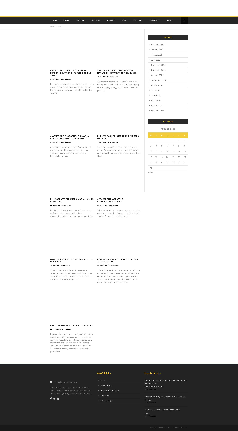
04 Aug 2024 (102, 205)
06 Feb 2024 (102, 265)
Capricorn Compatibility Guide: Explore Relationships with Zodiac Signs (70, 73)
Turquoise (154, 20)
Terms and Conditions (109, 390)
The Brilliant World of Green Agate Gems (162, 410)
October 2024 (157, 75)
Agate (66, 20)
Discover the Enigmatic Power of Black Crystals (165, 397)
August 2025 (156, 55)
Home (55, 20)
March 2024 (156, 106)
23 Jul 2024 (54, 265)
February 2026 (157, 45)
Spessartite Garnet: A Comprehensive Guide (110, 200)
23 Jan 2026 (54, 79)
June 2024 (155, 95)
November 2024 (158, 70)
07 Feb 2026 (151, 389)
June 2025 (155, 60)
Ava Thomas (65, 79)
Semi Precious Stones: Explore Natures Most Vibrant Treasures (116, 72)
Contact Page (106, 400)
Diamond (96, 20)
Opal (124, 20)
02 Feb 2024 (55, 329)
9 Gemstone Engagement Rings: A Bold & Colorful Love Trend (69, 137)
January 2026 (157, 50)
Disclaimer (104, 395)
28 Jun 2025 (101, 77)
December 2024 (158, 65)
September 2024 (158, 80)
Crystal (80, 20)
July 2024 (155, 90)
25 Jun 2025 (54, 142)
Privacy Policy (106, 385)
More (169, 20)
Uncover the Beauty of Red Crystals (72, 325)
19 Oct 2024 (101, 142)
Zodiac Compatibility (153, 387)
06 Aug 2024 (55, 205)
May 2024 (155, 100)
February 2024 (157, 111)
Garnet (111, 20)
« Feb (150, 172)
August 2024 (156, 85)
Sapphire (138, 20)
